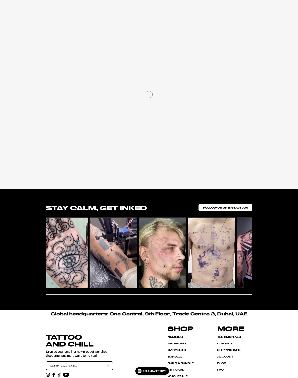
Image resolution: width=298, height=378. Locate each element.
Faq (220, 369)
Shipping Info (229, 349)
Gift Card (176, 369)
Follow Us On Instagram (225, 207)
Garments (177, 349)
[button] (152, 371)
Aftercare (177, 343)
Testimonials (229, 336)
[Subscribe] (107, 365)
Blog (221, 363)
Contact (225, 343)
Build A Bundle (181, 363)
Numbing (175, 336)
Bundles (175, 356)
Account (225, 356)
